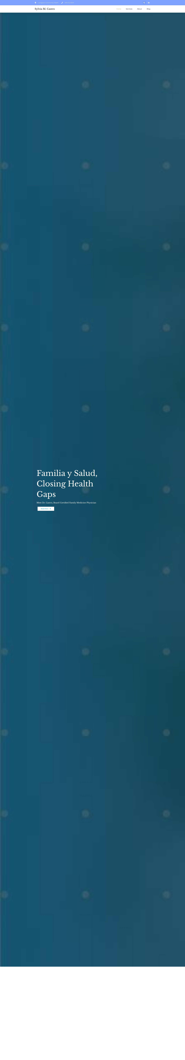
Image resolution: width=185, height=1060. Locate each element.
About (139, 9)
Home (118, 9)
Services (129, 9)
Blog (148, 9)
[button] (144, 2)
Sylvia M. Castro (45, 8)
